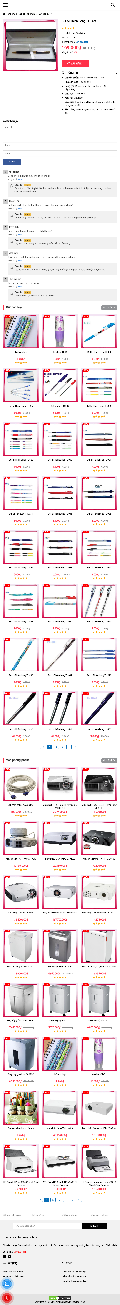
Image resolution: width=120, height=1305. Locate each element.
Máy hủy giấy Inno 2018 (99, 1020)
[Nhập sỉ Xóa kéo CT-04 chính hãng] (60, 331)
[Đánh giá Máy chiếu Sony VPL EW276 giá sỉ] (60, 1107)
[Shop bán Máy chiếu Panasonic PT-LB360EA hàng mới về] (99, 1107)
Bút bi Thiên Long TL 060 (99, 729)
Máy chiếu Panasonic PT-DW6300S (60, 912)
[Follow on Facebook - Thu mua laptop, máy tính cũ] (5, 1257)
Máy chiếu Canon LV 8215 (20, 912)
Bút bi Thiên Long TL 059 (60, 729)
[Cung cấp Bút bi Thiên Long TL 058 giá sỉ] (21, 708)
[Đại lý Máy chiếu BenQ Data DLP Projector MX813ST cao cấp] (60, 784)
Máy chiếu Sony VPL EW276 (60, 1128)
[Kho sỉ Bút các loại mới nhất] (21, 331)
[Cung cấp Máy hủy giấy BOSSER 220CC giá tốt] (60, 946)
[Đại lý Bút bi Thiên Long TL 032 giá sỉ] (60, 439)
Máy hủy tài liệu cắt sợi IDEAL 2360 (99, 966)
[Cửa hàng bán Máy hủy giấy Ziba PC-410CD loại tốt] (21, 1000)
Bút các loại (82, 41)
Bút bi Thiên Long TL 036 (99, 514)
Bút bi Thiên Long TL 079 (99, 621)
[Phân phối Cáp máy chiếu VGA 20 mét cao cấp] (21, 784)
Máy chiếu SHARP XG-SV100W (21, 859)
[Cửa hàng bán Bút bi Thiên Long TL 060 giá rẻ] (99, 708)
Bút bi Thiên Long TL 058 (21, 729)
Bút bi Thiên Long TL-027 (21, 406)
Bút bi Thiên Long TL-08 (99, 352)
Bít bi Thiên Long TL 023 (99, 406)
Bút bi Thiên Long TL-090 (99, 675)
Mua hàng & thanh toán (74, 1276)
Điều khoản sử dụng (13, 1271)
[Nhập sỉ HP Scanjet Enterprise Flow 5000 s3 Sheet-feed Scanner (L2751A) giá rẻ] (99, 1161)
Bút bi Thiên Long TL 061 (21, 621)
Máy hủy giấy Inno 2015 (60, 1020)
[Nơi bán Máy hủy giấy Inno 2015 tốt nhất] (60, 1000)
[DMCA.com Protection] (60, 1298)
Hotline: (16, 1251)
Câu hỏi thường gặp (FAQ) (75, 1281)
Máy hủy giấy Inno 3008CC (21, 1074)
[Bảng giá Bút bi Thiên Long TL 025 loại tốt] (21, 439)
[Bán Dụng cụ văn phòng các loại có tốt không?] (21, 1107)
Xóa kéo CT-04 (60, 352)
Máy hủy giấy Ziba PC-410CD (21, 1020)
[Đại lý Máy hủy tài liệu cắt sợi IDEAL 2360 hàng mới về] (99, 946)
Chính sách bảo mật (14, 1276)
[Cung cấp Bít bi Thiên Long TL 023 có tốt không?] (99, 385)
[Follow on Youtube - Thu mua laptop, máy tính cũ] (10, 1257)
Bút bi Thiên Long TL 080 (21, 675)
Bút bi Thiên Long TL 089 (60, 675)
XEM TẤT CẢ (109, 307)
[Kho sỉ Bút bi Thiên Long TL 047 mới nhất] (21, 547)
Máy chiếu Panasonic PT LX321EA (99, 912)
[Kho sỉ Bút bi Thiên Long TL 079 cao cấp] (99, 601)
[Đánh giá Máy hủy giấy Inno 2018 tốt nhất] (99, 1000)
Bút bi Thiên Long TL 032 (60, 460)
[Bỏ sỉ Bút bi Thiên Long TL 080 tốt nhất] (21, 654)
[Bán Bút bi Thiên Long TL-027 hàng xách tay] (21, 385)
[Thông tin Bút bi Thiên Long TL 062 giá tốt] (60, 601)
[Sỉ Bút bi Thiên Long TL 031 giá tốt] (99, 439)
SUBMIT (94, 1226)
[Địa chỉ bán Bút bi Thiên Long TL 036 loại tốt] (99, 493)
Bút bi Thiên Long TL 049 (99, 567)
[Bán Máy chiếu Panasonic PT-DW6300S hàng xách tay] (60, 892)
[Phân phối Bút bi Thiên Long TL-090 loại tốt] (99, 654)
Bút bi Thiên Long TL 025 (21, 460)
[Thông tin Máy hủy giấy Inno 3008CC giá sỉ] (21, 1053)
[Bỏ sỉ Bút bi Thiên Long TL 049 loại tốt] (99, 547)
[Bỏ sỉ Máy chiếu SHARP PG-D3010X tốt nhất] (60, 838)
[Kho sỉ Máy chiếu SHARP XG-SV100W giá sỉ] (21, 838)
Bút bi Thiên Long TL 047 (21, 567)
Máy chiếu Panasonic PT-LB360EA (99, 1128)
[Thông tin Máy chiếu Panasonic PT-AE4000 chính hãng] (99, 838)
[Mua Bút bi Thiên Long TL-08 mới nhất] (99, 331)
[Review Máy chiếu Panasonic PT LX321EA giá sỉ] (99, 892)
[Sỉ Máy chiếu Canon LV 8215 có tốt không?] (21, 892)
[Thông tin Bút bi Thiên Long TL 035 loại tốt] (60, 493)
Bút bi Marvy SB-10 (60, 406)
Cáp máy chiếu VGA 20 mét (21, 805)
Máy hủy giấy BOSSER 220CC (60, 966)
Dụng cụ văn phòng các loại (21, 1128)
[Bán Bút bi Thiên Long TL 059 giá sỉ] (60, 708)
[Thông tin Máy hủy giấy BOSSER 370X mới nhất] (21, 946)
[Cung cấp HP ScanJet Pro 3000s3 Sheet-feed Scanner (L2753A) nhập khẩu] (21, 1161)
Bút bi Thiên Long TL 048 (60, 567)
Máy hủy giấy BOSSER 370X (21, 966)
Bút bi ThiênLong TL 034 (21, 514)
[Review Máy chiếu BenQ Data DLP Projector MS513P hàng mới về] (99, 784)
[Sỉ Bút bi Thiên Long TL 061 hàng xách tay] (21, 601)
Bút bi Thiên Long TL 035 (60, 514)
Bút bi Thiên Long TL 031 (99, 460)
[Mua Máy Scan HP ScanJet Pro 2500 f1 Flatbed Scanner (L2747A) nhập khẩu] (60, 1161)
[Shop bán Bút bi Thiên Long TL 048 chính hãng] (60, 547)
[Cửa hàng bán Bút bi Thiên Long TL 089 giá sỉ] (60, 654)
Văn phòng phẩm (17, 760)
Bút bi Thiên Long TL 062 (60, 621)
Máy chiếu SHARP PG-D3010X (60, 859)
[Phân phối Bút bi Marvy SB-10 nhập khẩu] (60, 385)
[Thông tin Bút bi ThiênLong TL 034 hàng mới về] (21, 493)
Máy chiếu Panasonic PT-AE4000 (99, 859)
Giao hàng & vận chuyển (74, 1271)
